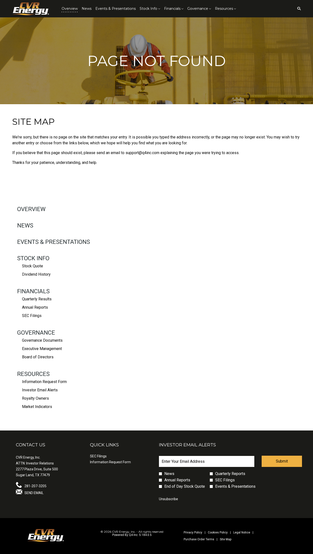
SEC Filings (32, 315)
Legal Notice (241, 533)
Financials (33, 291)
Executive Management (42, 348)
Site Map (225, 539)
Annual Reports (35, 307)
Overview (31, 209)
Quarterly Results (37, 299)
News (25, 225)
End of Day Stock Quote (184, 486)
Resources (33, 374)
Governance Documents (42, 340)
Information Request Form (44, 381)
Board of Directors (38, 357)
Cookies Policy (218, 533)
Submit (282, 461)
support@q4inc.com (142, 152)
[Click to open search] (298, 9)
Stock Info (33, 258)
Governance (36, 332)
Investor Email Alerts (40, 390)
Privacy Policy (193, 533)
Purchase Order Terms (199, 539)
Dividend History (36, 274)
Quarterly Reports (230, 474)
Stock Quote (32, 266)
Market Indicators (37, 406)
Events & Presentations (53, 241)
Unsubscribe (168, 499)
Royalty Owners (35, 398)
